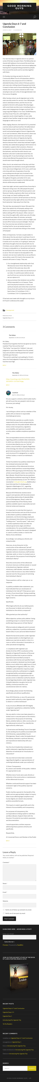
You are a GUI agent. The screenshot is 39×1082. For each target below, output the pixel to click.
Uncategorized (10, 310)
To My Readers (7, 1024)
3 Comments (17, 30)
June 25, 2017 (7, 30)
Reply (4, 365)
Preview (5, 945)
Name (5, 883)
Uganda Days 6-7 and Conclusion (13, 1008)
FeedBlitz (20, 945)
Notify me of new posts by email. (15, 913)
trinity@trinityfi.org (20, 482)
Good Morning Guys (19, 7)
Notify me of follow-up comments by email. (18, 910)
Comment (6, 862)
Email (5, 892)
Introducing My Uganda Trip (12, 1020)
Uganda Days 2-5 (8, 317)
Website (5, 901)
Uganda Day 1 (7, 1016)
